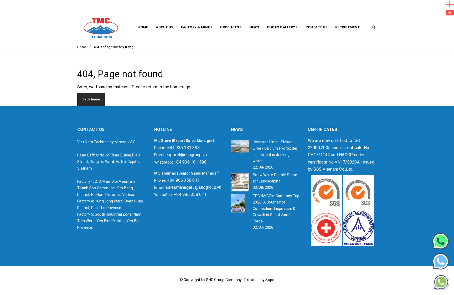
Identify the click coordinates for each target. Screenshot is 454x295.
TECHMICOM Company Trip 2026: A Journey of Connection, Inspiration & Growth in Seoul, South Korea (276, 208)
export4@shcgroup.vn (186, 154)
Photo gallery (281, 27)
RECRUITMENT (347, 27)
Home (143, 27)
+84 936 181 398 (183, 147)
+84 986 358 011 (183, 180)
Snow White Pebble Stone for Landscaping (275, 178)
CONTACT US (317, 27)
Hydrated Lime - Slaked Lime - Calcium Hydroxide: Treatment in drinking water (275, 151)
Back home (91, 99)
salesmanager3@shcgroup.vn (193, 187)
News (254, 27)
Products (230, 27)
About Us (164, 27)
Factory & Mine (196, 27)
